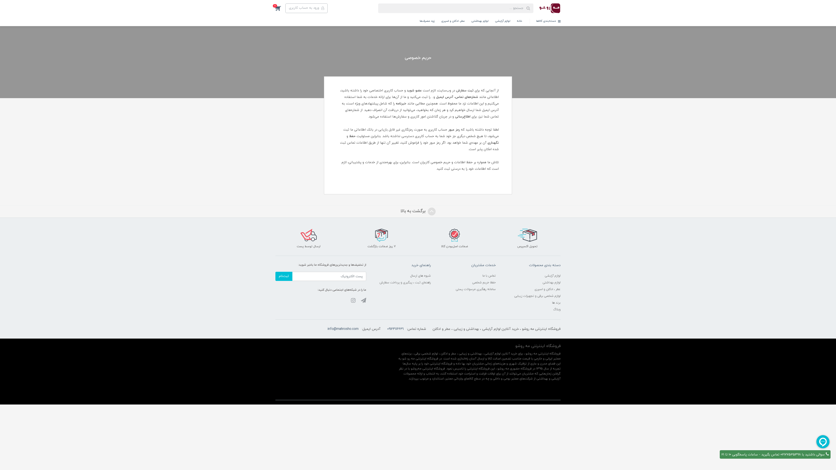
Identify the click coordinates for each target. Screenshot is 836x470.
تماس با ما (489, 276)
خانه (519, 21)
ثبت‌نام (284, 276)
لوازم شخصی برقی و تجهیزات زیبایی (537, 296)
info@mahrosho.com (343, 329)
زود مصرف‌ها (427, 21)
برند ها (556, 303)
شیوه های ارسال (420, 276)
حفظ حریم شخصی (484, 282)
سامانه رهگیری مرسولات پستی (476, 289)
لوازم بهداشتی (480, 21)
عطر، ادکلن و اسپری (453, 21)
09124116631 (395, 329)
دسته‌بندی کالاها (546, 21)
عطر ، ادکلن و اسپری (547, 289)
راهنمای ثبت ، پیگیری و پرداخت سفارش (405, 282)
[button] (280, 8)
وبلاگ (557, 309)
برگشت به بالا (414, 211)
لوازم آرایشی (502, 21)
